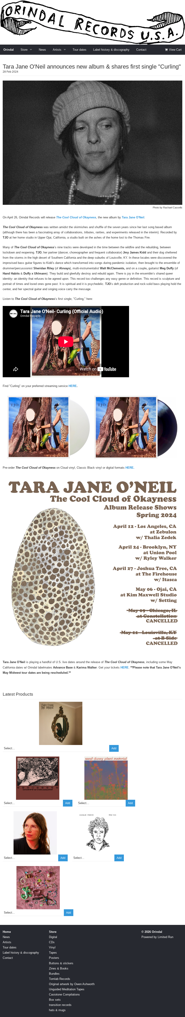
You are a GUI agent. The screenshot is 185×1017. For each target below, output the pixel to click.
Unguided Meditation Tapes (66, 989)
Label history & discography (111, 49)
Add (113, 748)
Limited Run (165, 937)
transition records (60, 1005)
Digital (53, 937)
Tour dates (79, 49)
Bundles (54, 973)
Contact (141, 49)
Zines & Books (58, 968)
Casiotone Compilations (64, 994)
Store (24, 49)
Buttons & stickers (61, 963)
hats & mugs (57, 1010)
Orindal (8, 49)
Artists (57, 49)
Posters (54, 958)
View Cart (175, 49)
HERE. (129, 467)
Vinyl (52, 947)
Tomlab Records (59, 979)
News (42, 49)
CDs (52, 942)
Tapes (53, 952)
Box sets (55, 999)
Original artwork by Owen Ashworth (72, 984)
